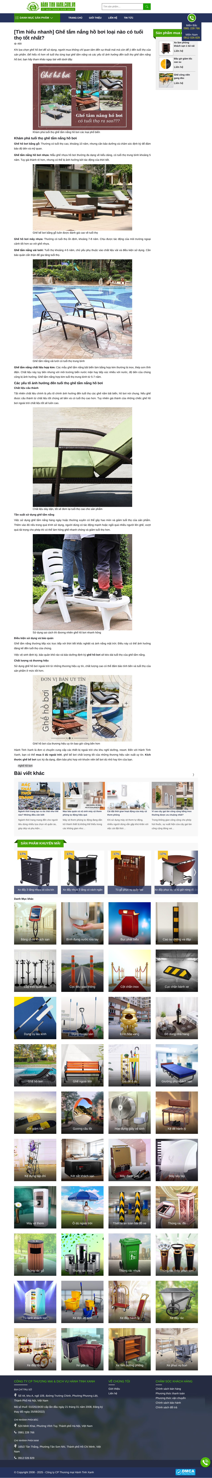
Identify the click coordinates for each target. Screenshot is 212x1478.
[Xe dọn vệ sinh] (82, 1302)
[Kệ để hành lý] (177, 1112)
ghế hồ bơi (93, 654)
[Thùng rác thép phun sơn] (177, 1254)
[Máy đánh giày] (129, 1160)
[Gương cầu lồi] (82, 1112)
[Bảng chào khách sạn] (35, 923)
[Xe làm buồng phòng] (129, 1349)
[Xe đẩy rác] (177, 1302)
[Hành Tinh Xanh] (51, 10)
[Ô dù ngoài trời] (82, 1207)
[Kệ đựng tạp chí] (35, 1160)
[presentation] (189, 775)
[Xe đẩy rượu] (35, 1349)
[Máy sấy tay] (177, 1160)
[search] (147, 6)
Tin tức (128, 17)
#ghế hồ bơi (25, 765)
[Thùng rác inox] (82, 1254)
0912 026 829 (192, 37)
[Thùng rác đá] (177, 1207)
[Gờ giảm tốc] (35, 1112)
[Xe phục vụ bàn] (177, 1349)
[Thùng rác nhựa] (129, 1254)
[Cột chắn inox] (129, 971)
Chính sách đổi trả (166, 1407)
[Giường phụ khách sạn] (177, 1065)
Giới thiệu (95, 17)
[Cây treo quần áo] (35, 971)
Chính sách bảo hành (168, 1402)
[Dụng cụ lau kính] (35, 1018)
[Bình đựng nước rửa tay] (82, 923)
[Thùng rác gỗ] (35, 1254)
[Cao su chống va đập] (177, 923)
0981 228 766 (192, 28)
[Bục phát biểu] (129, 923)
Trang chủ (75, 17)
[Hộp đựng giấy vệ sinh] (129, 1112)
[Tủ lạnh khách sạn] (35, 1302)
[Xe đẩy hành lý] (129, 1302)
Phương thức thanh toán (170, 1393)
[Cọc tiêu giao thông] (82, 971)
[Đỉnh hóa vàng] (129, 1018)
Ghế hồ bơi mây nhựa (28, 239)
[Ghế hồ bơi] (35, 1065)
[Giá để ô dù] (129, 1065)
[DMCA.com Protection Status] (186, 1472)
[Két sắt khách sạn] (82, 1160)
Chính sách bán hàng (168, 1389)
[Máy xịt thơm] (35, 1207)
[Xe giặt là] (82, 1349)
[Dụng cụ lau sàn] (82, 1018)
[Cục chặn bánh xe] (177, 971)
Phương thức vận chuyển (171, 1398)
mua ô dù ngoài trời (49, 754)
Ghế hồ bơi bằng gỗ (26, 143)
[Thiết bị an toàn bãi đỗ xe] (129, 1207)
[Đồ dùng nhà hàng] (177, 1018)
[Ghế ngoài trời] (82, 1065)
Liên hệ (112, 17)
